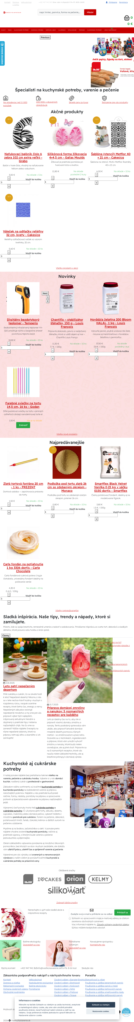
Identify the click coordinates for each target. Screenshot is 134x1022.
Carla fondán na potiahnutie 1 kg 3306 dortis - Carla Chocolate (23, 567)
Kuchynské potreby (21, 30)
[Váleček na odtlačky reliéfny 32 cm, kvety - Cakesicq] (23, 210)
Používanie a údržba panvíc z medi (101, 986)
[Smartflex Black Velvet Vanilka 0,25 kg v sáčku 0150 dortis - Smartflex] (110, 462)
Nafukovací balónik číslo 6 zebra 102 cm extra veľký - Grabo (23, 157)
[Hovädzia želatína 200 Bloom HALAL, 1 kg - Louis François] (110, 298)
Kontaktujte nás (97, 944)
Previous (45, 37)
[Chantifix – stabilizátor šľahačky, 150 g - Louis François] (67, 298)
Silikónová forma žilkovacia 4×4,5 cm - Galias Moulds (67, 155)
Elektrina (100, 658)
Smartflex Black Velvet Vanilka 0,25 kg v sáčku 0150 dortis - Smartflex (110, 487)
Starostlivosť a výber (95, 979)
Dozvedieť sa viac (31, 944)
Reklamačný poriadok (13, 986)
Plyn (98, 661)
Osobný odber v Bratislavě (67, 982)
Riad (10, 30)
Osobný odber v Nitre (64, 989)
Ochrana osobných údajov (15, 989)
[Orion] (75, 879)
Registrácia (123, 2)
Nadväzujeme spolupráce (41, 982)
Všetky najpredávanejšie (67, 610)
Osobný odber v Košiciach (66, 986)
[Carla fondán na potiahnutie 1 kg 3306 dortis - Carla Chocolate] (23, 542)
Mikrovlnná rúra (103, 651)
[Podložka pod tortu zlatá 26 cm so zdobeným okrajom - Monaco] (67, 462)
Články (5, 635)
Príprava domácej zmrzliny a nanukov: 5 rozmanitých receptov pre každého (66, 711)
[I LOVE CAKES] (50, 879)
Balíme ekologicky (37, 986)
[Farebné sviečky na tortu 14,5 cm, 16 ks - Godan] (23, 381)
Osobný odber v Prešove (66, 992)
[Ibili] (28, 879)
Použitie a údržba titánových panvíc (113, 670)
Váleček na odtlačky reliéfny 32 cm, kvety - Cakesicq (23, 233)
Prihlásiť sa (122, 912)
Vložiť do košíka (33, 179)
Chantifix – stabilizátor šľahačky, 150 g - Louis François (67, 323)
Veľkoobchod (26, 2)
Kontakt (7, 2)
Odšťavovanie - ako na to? (108, 642)
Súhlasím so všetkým (101, 1005)
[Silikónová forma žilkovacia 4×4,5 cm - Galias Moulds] (67, 132)
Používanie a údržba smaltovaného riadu (104, 992)
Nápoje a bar (51, 30)
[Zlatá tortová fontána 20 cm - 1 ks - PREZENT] (23, 462)
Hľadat (90, 12)
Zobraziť (23, 425)
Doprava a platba (16, 3)
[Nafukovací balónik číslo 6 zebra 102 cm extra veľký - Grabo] (23, 132)
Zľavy (3, 30)
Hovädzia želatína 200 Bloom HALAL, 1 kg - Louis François (110, 323)
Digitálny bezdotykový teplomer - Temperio (23, 321)
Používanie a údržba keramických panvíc (104, 982)
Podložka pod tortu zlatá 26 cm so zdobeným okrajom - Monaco (67, 487)
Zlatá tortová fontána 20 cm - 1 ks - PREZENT (23, 485)
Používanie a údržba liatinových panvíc (103, 989)
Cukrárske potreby (94, 30)
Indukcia (100, 655)
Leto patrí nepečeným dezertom (19, 687)
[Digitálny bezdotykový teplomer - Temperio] (23, 298)
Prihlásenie (112, 2)
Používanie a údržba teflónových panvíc (104, 995)
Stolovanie (72, 30)
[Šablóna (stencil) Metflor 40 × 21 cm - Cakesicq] (110, 132)
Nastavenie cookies (101, 1011)
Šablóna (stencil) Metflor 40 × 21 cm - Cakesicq (110, 155)
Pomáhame (34, 989)
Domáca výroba (37, 30)
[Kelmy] (100, 879)
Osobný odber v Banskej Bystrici (69, 979)
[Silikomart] (67, 890)
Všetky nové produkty (67, 434)
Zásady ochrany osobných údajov (113, 924)
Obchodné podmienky (14, 992)
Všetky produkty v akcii (67, 268)
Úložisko (61, 30)
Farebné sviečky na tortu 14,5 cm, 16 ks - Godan (23, 405)
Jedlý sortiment (110, 30)
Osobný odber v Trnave (65, 995)
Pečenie (82, 30)
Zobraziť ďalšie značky (67, 902)
